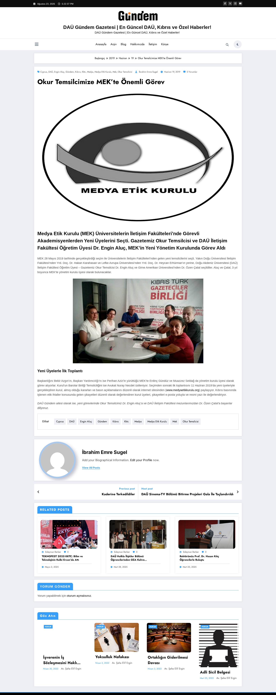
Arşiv (114, 44)
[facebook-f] (225, 3)
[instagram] (235, 3)
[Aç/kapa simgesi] (36, 44)
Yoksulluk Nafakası (55, 657)
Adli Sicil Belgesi (158, 672)
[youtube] (240, 3)
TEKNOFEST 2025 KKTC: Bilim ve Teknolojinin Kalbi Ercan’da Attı (62, 558)
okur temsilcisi (125, 71)
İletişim (153, 44)
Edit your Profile (141, 460)
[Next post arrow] (238, 491)
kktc (84, 71)
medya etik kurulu (103, 71)
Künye (164, 44)
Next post (147, 488)
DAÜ (50, 71)
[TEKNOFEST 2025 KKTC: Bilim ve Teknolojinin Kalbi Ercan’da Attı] (69, 534)
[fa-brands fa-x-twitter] (230, 3)
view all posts (91, 467)
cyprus (43, 71)
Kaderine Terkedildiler (118, 494)
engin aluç (59, 71)
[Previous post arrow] (38, 491)
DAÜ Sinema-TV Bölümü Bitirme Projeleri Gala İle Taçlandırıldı (187, 494)
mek (114, 71)
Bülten (200, 626)
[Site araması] (227, 45)
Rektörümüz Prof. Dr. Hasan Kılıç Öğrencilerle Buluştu (199, 558)
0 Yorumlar (192, 71)
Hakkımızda (137, 44)
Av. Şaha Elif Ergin (65, 663)
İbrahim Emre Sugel (148, 71)
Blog (123, 44)
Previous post (127, 488)
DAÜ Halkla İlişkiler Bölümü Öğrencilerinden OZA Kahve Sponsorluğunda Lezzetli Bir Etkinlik (132, 558)
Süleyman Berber (53, 551)
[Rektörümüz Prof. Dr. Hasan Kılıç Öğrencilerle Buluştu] (206, 534)
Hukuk (43, 626)
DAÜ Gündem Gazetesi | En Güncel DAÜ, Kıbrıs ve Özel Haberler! (137, 27)
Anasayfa (101, 44)
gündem (70, 71)
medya (90, 71)
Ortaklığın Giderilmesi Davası (111, 660)
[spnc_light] (238, 44)
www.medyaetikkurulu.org (182, 390)
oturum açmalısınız (79, 595)
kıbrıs (78, 71)
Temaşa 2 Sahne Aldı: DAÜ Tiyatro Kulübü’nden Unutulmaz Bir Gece (214, 660)
